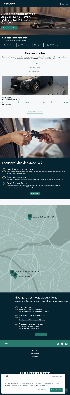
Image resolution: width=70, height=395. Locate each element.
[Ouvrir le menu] (67, 4)
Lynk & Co (61, 57)
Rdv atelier (63, 4)
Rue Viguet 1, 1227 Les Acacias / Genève (32, 320)
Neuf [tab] (33, 64)
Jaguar (49, 57)
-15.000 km (10, 45)
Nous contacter (41, 335)
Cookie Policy (45, 385)
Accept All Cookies (56, 389)
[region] (33, 384)
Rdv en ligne (35, 193)
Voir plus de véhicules (35, 112)
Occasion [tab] (33, 67)
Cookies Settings (41, 389)
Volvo (54, 57)
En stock (60, 4)
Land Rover (43, 57)
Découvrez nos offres (9, 28)
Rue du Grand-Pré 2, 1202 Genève (29, 328)
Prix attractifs (25, 45)
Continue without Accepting (57, 376)
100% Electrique (54, 45)
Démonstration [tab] (34, 71)
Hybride (39, 45)
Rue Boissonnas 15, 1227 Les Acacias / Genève (34, 311)
